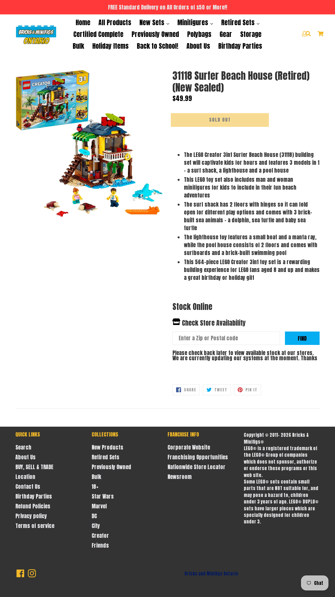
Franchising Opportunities (198, 457)
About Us (198, 46)
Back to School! (157, 46)
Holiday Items (110, 46)
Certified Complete (98, 34)
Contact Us (27, 486)
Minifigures (193, 22)
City (96, 526)
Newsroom (180, 477)
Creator (100, 535)
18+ (95, 486)
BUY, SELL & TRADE (34, 467)
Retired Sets (238, 22)
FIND (302, 338)
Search (23, 447)
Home (83, 22)
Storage (250, 34)
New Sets (152, 22)
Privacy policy (31, 516)
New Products (107, 447)
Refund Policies (32, 506)
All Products (114, 22)
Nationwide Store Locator (196, 467)
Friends (100, 545)
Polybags (199, 34)
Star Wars (103, 496)
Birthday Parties (240, 46)
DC (94, 516)
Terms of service (34, 526)
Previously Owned (155, 34)
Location (25, 477)
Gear (226, 34)
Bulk (78, 46)
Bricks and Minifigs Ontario (211, 574)
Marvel (99, 506)
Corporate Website (189, 447)
